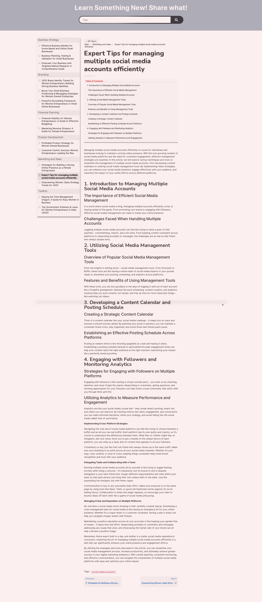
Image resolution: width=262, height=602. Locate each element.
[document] (131, 301)
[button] (223, 305)
